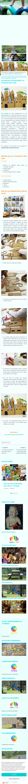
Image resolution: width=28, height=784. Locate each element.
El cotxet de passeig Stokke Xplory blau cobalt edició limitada (21, 450)
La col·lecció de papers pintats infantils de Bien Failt (7, 450)
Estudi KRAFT (5, 115)
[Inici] (1, 72)
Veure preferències (14, 778)
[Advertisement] (14, 31)
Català (6, 782)
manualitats (15, 77)
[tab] (12, 493)
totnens (6, 488)
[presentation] (14, 472)
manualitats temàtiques (10, 78)
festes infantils (8, 77)
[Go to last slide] (4, 478)
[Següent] (24, 478)
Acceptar (14, 774)
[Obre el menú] (24, 7)
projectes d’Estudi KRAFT (17, 434)
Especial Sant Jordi (6, 442)
